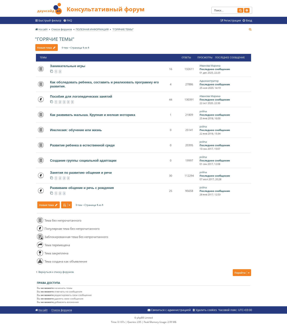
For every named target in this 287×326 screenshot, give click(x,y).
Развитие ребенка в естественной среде (82, 145)
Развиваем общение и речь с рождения (82, 188)
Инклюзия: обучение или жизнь (76, 130)
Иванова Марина (210, 65)
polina (203, 111)
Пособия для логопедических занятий (81, 96)
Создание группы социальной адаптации (83, 160)
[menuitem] (67, 20)
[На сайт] (51, 8)
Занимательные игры (67, 66)
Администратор (209, 81)
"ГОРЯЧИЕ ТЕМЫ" (54, 39)
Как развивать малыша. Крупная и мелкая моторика (92, 115)
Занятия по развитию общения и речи (81, 173)
